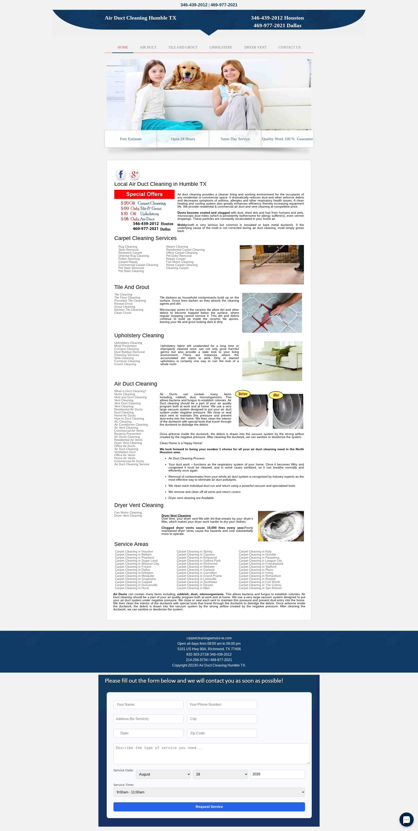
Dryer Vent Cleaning (128, 443)
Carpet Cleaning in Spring (194, 551)
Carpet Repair (128, 262)
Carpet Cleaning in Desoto (195, 585)
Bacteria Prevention (127, 433)
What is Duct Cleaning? (130, 391)
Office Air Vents (124, 455)
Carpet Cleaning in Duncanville (136, 585)
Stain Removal (128, 249)
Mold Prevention (125, 346)
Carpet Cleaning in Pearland (134, 557)
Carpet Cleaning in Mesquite (134, 576)
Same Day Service (235, 139)
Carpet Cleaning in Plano (256, 569)
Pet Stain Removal (131, 268)
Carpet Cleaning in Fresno (133, 566)
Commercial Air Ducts (129, 461)
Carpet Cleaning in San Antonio (260, 588)
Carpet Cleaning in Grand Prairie (199, 576)
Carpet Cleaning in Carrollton (197, 572)
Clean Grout (122, 312)
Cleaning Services (126, 355)
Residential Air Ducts (128, 409)
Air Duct (148, 47)
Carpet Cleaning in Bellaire (133, 554)
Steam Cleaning (177, 246)
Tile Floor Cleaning (127, 297)
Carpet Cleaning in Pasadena (259, 557)
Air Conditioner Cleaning (131, 424)
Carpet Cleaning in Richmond (197, 563)
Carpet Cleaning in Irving (256, 572)
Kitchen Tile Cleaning (128, 309)
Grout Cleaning (124, 306)
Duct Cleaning (124, 412)
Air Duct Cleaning (126, 449)
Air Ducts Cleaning (127, 436)
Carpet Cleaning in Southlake (197, 582)
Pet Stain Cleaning (131, 271)
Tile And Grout (183, 47)
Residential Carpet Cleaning (185, 249)
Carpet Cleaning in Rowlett (257, 579)
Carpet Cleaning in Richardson (260, 576)
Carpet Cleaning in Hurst (132, 588)
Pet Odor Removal (179, 255)
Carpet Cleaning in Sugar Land (136, 560)
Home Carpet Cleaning (182, 265)
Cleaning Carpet (177, 268)
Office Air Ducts (124, 446)
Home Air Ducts (125, 415)
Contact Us (289, 47)
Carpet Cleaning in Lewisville (196, 579)
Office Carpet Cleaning (181, 252)
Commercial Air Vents (129, 430)
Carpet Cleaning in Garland (195, 569)
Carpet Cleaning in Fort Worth (259, 582)
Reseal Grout (123, 303)
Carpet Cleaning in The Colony (260, 585)
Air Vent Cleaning (126, 427)
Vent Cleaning (123, 400)
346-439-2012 (193, 4)
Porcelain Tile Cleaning (130, 300)
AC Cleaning (122, 421)
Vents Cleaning (124, 394)
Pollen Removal (129, 258)
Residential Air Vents (128, 440)
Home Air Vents (124, 458)
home (123, 47)
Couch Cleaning (125, 364)
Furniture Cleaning (127, 361)
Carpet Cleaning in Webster (196, 566)
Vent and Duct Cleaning (130, 397)
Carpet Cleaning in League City (260, 560)
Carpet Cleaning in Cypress (196, 554)
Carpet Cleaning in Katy (255, 551)
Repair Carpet (175, 258)
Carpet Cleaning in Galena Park (199, 560)
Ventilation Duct (125, 452)
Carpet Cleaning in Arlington (134, 572)
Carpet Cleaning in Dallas (132, 569)
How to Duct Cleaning (129, 418)
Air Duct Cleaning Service (131, 464)
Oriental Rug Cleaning (133, 255)
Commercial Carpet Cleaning (138, 265)
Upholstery (221, 47)
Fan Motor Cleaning (180, 262)
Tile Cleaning (123, 294)
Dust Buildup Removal (129, 352)
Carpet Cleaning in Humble (257, 554)
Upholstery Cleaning (128, 342)
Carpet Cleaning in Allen (193, 588)
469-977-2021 (224, 4)
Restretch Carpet (130, 252)
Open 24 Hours (183, 139)
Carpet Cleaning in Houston (134, 551)
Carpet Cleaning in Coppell (133, 582)
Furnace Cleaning (126, 349)
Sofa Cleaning (124, 358)
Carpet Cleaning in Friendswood (261, 563)
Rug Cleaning (127, 246)
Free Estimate (131, 139)
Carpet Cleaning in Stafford (257, 566)
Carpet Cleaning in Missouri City (137, 563)
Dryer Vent (255, 47)
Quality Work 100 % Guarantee (287, 139)
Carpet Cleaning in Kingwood (197, 557)
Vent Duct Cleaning (127, 403)
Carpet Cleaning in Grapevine (135, 579)
